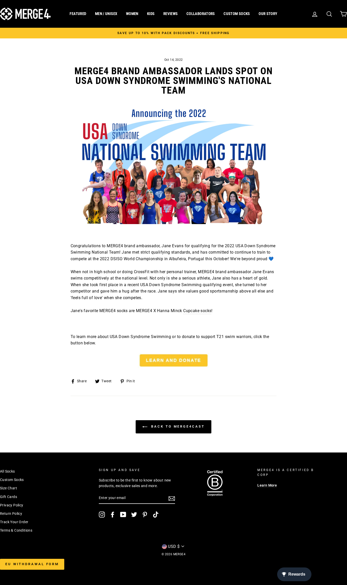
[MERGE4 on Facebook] (112, 514)
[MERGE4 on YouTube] (123, 514)
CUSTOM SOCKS (237, 13)
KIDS (151, 13)
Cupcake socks (197, 310)
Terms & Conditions (16, 530)
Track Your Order (14, 522)
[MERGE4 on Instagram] (102, 514)
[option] (173, 33)
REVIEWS (170, 13)
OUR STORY (268, 13)
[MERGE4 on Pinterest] (145, 514)
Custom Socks (12, 480)
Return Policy (11, 513)
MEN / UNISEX (106, 13)
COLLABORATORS (200, 13)
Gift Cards (8, 497)
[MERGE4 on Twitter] (134, 514)
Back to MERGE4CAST (176, 427)
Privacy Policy (11, 505)
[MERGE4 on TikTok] (156, 514)
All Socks (7, 471)
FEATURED (78, 13)
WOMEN (132, 13)
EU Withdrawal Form (32, 564)
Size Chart (8, 488)
